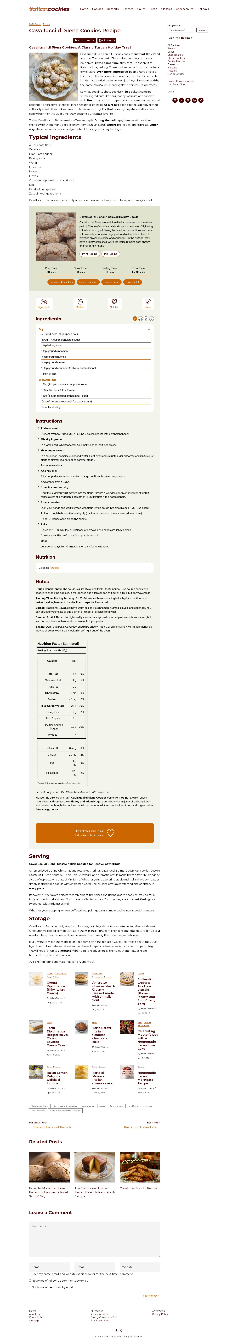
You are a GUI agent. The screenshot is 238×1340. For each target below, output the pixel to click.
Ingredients (44, 307)
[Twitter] (120, 1330)
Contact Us (35, 1317)
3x (146, 318)
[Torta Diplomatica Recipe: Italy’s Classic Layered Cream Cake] (36, 1027)
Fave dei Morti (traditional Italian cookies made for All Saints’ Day (49, 1192)
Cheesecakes (184, 9)
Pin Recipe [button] (110, 253)
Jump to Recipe (85, 40)
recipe (102, 1106)
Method (80, 307)
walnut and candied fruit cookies (65, 1110)
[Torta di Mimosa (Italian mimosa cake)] (81, 1071)
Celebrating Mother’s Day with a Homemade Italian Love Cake (148, 1039)
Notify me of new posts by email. (53, 1287)
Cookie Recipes (35, 24)
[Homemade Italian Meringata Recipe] (127, 1071)
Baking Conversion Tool (181, 81)
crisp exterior (88, 1106)
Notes (148, 307)
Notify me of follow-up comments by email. (60, 1280)
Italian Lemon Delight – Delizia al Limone (57, 1078)
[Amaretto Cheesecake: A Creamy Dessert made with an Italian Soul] (81, 978)
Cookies (97, 9)
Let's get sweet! (174, 26)
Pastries (128, 9)
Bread (153, 9)
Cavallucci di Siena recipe (65, 1106)
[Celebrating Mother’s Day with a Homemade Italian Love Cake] (127, 1027)
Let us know (82, 835)
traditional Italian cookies (140, 1106)
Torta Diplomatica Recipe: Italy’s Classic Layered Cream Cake (57, 1036)
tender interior (117, 1106)
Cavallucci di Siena (39, 1106)
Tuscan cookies (38, 1110)
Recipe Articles (53, 977)
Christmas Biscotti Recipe (138, 1188)
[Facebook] (117, 1330)
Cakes (141, 9)
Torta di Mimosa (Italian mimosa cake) (103, 1078)
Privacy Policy (160, 1314)
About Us (34, 1314)
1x (135, 318)
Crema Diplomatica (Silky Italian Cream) (56, 988)
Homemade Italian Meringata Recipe (147, 1078)
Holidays (203, 9)
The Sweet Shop (177, 84)
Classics (166, 9)
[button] (149, 329)
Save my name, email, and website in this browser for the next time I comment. (82, 1274)
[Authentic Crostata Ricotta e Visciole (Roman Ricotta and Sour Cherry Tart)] (127, 978)
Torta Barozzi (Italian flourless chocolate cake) (102, 1035)
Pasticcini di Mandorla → (142, 1127)
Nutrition (114, 307)
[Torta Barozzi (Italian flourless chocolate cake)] (81, 1027)
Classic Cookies (176, 58)
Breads (172, 48)
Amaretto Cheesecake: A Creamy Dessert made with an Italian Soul (103, 991)
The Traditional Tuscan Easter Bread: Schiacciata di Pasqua (94, 1192)
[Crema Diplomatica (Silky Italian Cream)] (36, 978)
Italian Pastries (61, 973)
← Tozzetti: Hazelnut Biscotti (50, 1127)
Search (202, 30)
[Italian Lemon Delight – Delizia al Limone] (36, 1071)
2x (140, 318)
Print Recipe (108, 40)
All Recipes (174, 45)
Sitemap (34, 1320)
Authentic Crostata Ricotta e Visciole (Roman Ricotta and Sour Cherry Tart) (146, 992)
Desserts (113, 9)
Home (84, 9)
